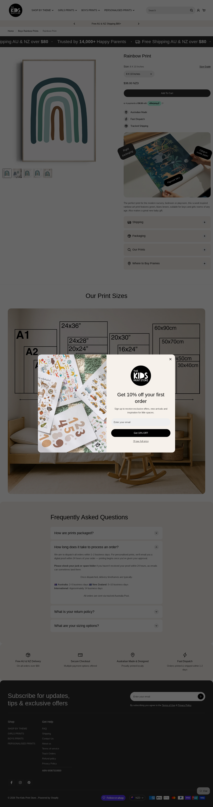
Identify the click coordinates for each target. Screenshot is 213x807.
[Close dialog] (170, 359)
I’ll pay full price (141, 441)
